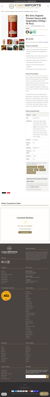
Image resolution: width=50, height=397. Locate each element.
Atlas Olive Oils (29, 293)
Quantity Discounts (31, 172)
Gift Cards (3, 359)
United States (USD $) (24, 387)
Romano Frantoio (29, 321)
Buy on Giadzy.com (5, 378)
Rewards (3, 361)
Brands (2, 348)
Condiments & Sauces (31, 167)
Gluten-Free (40, 167)
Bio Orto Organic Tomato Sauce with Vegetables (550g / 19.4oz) (22, 11)
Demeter (27, 346)
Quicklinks (3, 282)
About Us (3, 271)
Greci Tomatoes (29, 308)
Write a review (41, 35)
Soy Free (27, 359)
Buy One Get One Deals (6, 373)
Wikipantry (28, 336)
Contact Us (3, 272)
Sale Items (3, 353)
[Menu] (5, 6)
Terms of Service (4, 281)
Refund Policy (4, 277)
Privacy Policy (4, 276)
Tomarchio (28, 327)
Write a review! (25, 232)
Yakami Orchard (29, 332)
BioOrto (27, 295)
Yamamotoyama (29, 334)
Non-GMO (28, 356)
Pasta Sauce (42, 169)
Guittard (27, 311)
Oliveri (27, 318)
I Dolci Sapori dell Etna (30, 313)
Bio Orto (28, 26)
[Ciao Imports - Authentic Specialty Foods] (25, 6)
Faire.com (3, 356)
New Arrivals (4, 375)
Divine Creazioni (29, 303)
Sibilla (27, 324)
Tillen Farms (28, 329)
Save (9, 192)
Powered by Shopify (34, 393)
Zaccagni (28, 337)
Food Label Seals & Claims (6, 274)
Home (2, 11)
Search (25, 384)
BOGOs (2, 351)
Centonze (28, 299)
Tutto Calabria (29, 331)
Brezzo (27, 296)
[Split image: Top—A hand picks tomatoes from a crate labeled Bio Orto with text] (21, 41)
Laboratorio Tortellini (30, 314)
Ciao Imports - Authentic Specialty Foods (22, 393)
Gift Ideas (3, 350)
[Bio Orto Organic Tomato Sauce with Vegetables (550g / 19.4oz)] (21, 47)
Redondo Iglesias (29, 323)
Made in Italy (30, 169)
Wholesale (3, 354)
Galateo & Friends (29, 306)
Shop (2, 346)
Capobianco (28, 298)
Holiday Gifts (4, 372)
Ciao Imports (28, 301)
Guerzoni (27, 309)
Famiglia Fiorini (29, 304)
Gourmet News (4, 358)
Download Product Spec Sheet (34, 189)
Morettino (28, 316)
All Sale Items (4, 370)
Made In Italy (28, 354)
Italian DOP (28, 350)
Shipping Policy (4, 279)
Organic (36, 169)
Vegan (27, 361)
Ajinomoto (28, 291)
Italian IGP (28, 351)
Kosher (27, 353)
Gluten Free (28, 348)
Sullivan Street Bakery (30, 326)
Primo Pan (28, 319)
